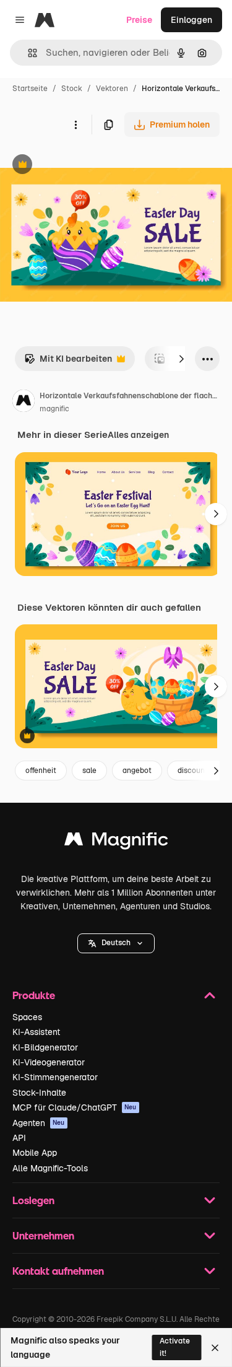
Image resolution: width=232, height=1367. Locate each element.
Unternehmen (43, 1235)
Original (79, 166)
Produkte (33, 995)
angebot (137, 770)
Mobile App (34, 1152)
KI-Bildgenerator (45, 1047)
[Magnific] (116, 842)
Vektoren (112, 89)
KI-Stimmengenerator (55, 1077)
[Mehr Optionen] (75, 124)
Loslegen (33, 1200)
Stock (71, 89)
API (19, 1137)
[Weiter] (181, 358)
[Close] (214, 1347)
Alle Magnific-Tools (50, 1168)
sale (89, 770)
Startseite (30, 89)
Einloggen (191, 19)
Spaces (27, 1017)
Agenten (38, 1123)
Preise (139, 19)
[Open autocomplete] (28, 53)
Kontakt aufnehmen (58, 1270)
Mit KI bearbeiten (68, 362)
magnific (54, 409)
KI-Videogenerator (48, 1062)
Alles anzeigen (138, 434)
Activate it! (175, 1347)
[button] (116, 943)
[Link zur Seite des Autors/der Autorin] (23, 403)
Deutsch (116, 943)
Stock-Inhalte (39, 1092)
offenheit (40, 770)
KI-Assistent (36, 1031)
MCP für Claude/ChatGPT (74, 1107)
